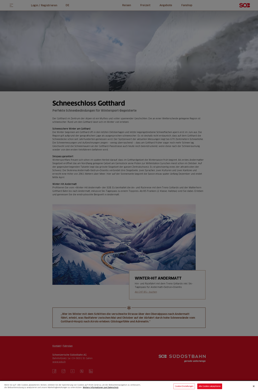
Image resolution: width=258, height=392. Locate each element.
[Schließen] (254, 386)
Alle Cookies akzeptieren (210, 386)
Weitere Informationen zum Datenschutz (100, 387)
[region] (129, 386)
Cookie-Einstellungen (184, 386)
